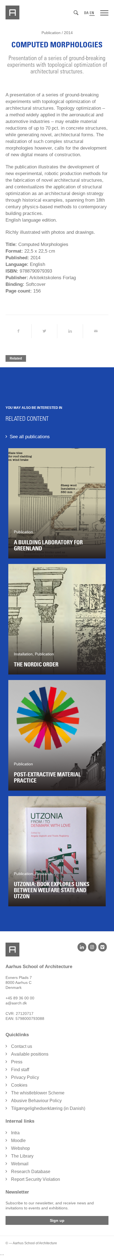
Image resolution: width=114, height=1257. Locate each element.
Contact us (21, 1046)
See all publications (30, 436)
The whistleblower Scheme (37, 1093)
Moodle (18, 1140)
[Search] (76, 13)
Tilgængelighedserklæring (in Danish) (48, 1108)
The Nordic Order (36, 664)
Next (97, 680)
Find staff (20, 1069)
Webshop (20, 1148)
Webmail (19, 1163)
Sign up (57, 1220)
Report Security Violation (35, 1179)
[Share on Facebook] (18, 331)
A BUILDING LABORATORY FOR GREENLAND (48, 545)
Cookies (19, 1085)
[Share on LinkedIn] (70, 331)
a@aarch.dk (16, 1003)
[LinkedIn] (81, 947)
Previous (16, 680)
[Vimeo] (102, 947)
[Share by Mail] (95, 331)
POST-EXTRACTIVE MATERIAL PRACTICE (47, 777)
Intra (15, 1132)
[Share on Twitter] (44, 331)
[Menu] (104, 12)
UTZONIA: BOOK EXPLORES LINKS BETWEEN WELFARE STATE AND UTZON (51, 890)
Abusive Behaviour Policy (36, 1100)
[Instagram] (92, 947)
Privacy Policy (25, 1077)
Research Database (30, 1171)
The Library (22, 1156)
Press (16, 1062)
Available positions (29, 1054)
